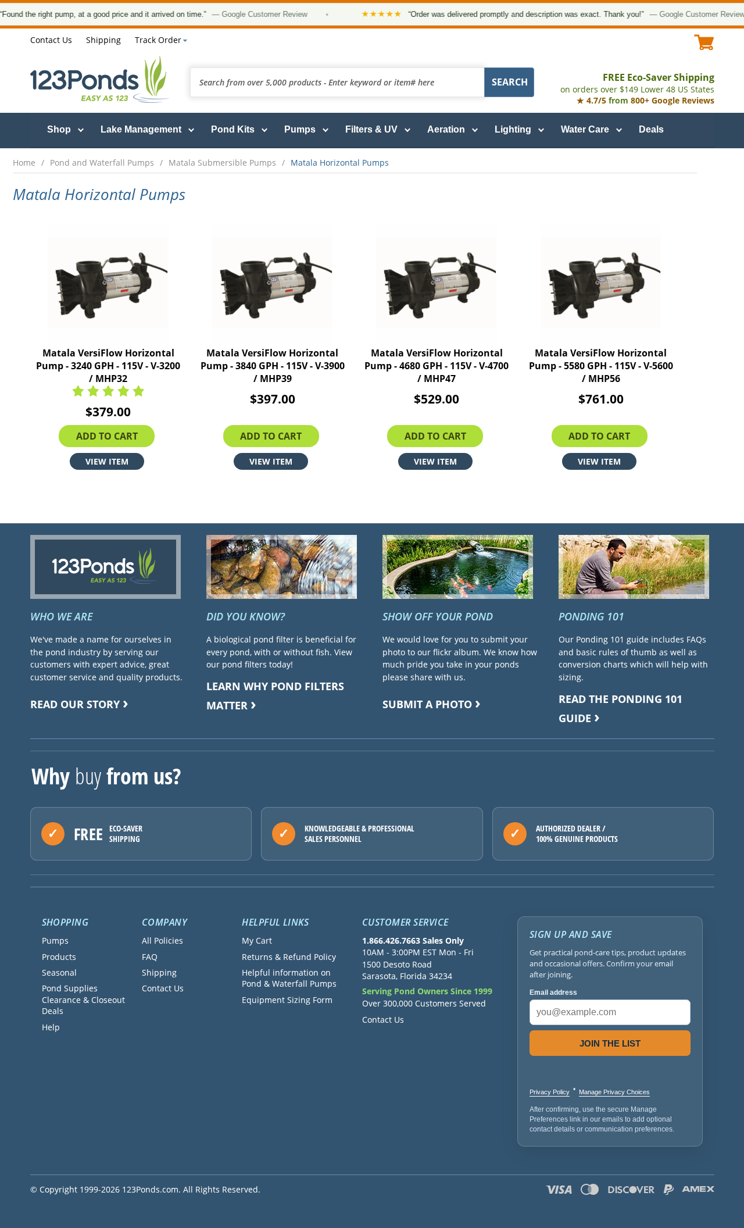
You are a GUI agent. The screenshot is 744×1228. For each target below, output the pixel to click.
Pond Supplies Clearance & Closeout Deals (83, 999)
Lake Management (141, 129)
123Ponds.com (100, 79)
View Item (106, 461)
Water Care (585, 129)
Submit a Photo (427, 704)
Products (59, 956)
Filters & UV (371, 129)
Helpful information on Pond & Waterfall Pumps (289, 978)
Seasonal (59, 972)
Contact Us (51, 39)
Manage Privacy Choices (614, 1091)
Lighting (513, 129)
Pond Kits (233, 129)
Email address (553, 992)
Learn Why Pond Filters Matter (275, 695)
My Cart (257, 940)
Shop (59, 129)
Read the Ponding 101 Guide (620, 708)
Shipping (103, 39)
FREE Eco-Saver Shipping (637, 83)
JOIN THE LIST (610, 1043)
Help (51, 1027)
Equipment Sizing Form (287, 999)
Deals (651, 129)
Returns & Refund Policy (289, 956)
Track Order (158, 39)
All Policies (162, 940)
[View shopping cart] (704, 42)
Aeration (446, 129)
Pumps (300, 129)
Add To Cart (107, 436)
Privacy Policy (550, 1091)
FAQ (150, 956)
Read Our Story (75, 704)
